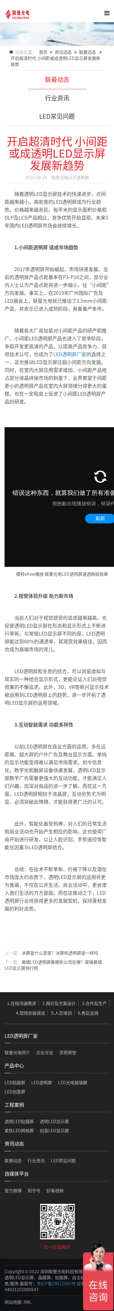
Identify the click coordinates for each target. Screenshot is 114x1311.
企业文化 (44, 1052)
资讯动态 (63, 52)
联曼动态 (87, 52)
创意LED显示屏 (54, 1130)
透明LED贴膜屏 (19, 1121)
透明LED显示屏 (54, 1121)
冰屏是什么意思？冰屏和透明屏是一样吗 (60, 953)
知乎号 (34, 1190)
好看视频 (55, 1190)
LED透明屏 (41, 1082)
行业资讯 (57, 98)
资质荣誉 (67, 1052)
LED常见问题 (57, 116)
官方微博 (13, 1190)
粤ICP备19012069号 (56, 1283)
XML (27, 1302)
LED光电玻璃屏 (72, 1082)
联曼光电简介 (17, 1052)
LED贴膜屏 (15, 1082)
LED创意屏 (15, 1091)
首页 (43, 52)
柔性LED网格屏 (19, 1130)
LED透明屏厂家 (69, 354)
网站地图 (13, 1302)
